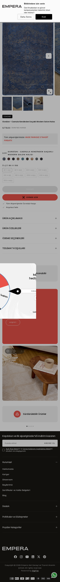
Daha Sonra (25, 17)
